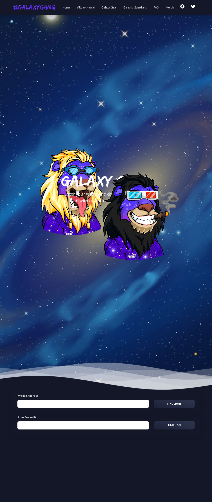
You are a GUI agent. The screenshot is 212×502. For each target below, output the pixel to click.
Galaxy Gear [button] (109, 7)
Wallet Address (28, 396)
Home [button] (66, 7)
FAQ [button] (156, 7)
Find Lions (174, 403)
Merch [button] (170, 7)
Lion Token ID (27, 417)
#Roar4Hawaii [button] (86, 7)
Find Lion (174, 425)
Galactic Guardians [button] (135, 7)
